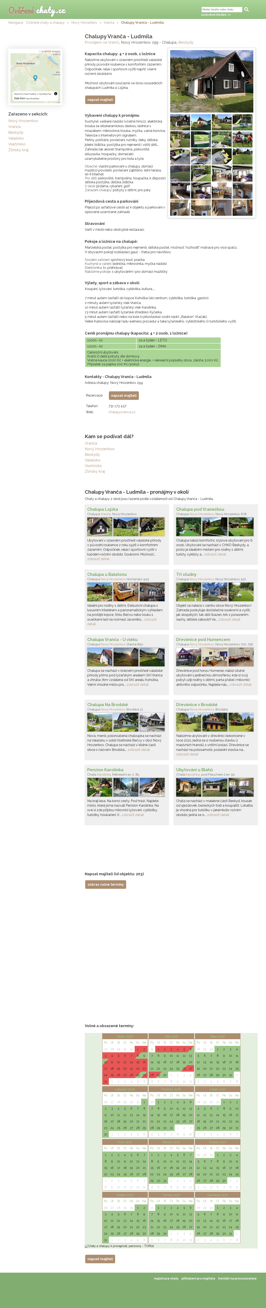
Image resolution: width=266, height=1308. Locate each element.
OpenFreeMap (30, 94)
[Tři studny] (215, 593)
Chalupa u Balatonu (107, 574)
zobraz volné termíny (105, 884)
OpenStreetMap (32, 98)
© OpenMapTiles (44, 94)
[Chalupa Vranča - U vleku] (126, 658)
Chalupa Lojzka (102, 509)
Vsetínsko (93, 466)
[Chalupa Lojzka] (126, 527)
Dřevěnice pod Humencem (203, 639)
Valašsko (92, 460)
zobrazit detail (98, 559)
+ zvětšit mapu (49, 51)
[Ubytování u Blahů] (215, 788)
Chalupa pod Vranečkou (200, 509)
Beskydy (185, 42)
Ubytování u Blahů (194, 769)
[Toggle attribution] (55, 93)
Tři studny (186, 574)
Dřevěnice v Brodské (197, 704)
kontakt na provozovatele (237, 1278)
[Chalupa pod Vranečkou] (215, 527)
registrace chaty (166, 1278)
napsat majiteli (100, 100)
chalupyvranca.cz (121, 412)
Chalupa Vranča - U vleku (112, 639)
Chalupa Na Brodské (107, 704)
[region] (35, 78)
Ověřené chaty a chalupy (45, 23)
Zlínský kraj (95, 471)
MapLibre (18, 94)
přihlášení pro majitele (198, 1278)
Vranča (109, 23)
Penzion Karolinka (105, 769)
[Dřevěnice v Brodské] (215, 723)
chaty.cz (36, 9)
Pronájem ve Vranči (102, 42)
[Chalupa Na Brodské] (126, 723)
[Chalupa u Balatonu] (126, 593)
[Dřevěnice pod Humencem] (215, 658)
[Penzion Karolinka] (126, 788)
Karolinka (104, 774)
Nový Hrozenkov (84, 23)
